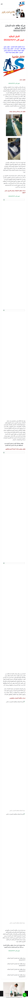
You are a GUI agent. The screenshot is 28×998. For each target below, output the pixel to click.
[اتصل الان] (25, 995)
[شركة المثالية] (22, 4)
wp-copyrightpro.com (18, 997)
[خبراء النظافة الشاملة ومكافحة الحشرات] (14, 13)
